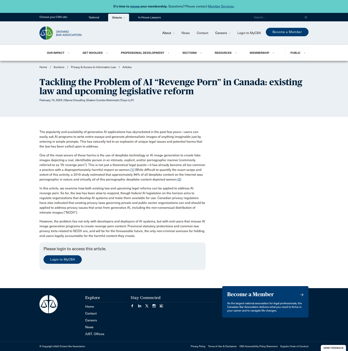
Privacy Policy (198, 346)
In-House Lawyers (149, 17)
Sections (189, 53)
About (167, 33)
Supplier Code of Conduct (294, 346)
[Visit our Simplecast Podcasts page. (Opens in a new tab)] (161, 304)
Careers (221, 33)
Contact (202, 33)
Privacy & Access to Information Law (93, 67)
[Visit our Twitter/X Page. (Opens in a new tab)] (148, 304)
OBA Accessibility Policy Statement (258, 346)
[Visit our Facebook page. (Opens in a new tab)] (134, 304)
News (185, 33)
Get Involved (93, 53)
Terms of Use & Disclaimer (222, 346)
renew (135, 6)
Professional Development (142, 53)
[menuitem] (60, 53)
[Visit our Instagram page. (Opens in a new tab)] (156, 304)
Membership (259, 53)
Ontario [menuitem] (117, 17)
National (94, 17)
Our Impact (55, 53)
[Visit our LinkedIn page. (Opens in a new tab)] (141, 304)
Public (295, 53)
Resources (223, 53)
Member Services (221, 6)
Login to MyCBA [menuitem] (249, 33)
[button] (306, 17)
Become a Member (287, 32)
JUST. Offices (94, 334)
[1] (132, 170)
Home (43, 67)
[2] (179, 179)
